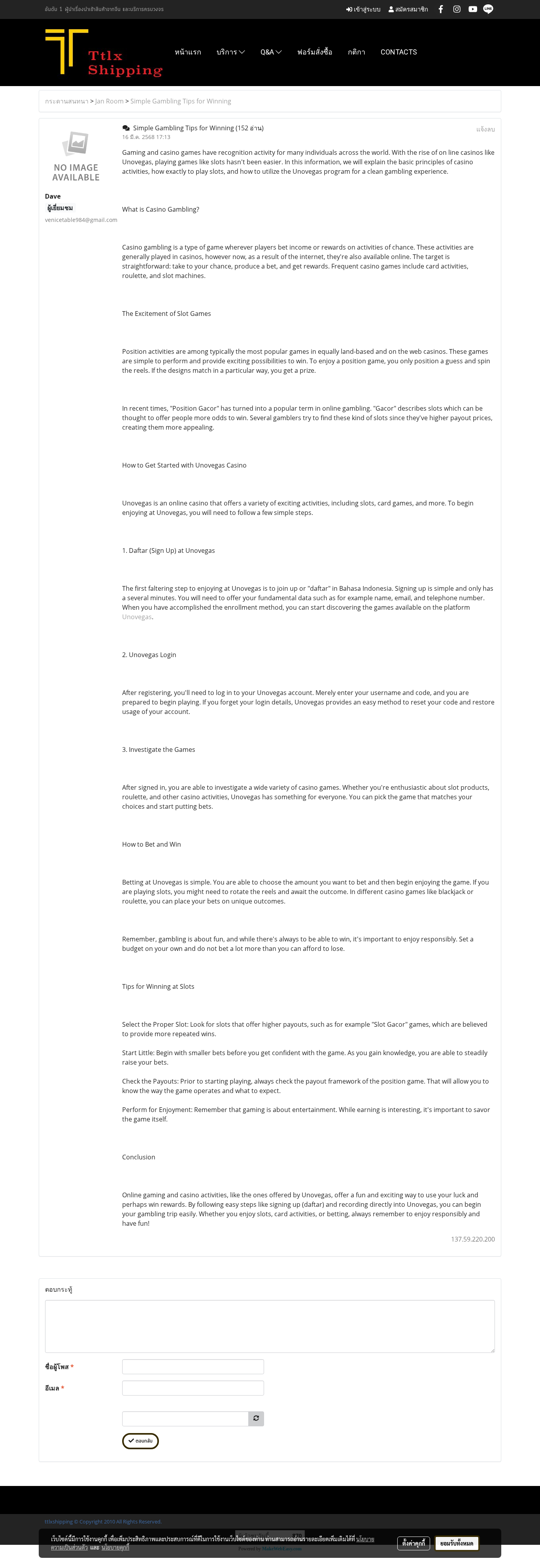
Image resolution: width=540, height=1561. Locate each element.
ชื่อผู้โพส (59, 1366)
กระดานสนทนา (67, 101)
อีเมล (54, 1388)
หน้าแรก (188, 52)
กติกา (356, 52)
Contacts (399, 52)
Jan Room (109, 101)
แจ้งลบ (485, 129)
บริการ (228, 52)
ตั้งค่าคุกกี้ (413, 1543)
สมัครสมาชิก (411, 9)
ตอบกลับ (143, 1441)
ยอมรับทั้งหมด (457, 1543)
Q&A (268, 52)
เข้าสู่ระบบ (366, 9)
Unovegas (137, 616)
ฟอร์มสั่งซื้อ (314, 52)
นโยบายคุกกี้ (115, 1547)
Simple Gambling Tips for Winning (180, 101)
